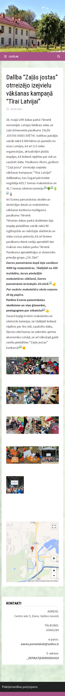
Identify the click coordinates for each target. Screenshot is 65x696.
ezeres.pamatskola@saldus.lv (40, 644)
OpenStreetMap (52, 581)
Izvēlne (14, 56)
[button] (32, 549)
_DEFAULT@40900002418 (43, 658)
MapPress (31, 581)
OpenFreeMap (40, 581)
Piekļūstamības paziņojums (20, 687)
